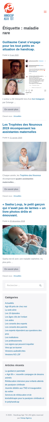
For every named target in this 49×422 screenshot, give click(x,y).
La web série (10, 310)
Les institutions (11, 337)
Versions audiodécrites (15, 351)
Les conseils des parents (16, 327)
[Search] (40, 285)
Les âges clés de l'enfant (16, 317)
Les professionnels (13, 341)
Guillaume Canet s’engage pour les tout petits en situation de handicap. (21, 45)
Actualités (17, 116)
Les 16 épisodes (12, 313)
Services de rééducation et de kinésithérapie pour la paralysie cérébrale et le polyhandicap (24, 398)
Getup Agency (26, 418)
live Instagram (38, 99)
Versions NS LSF (12, 354)
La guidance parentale (15, 371)
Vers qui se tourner (13, 347)
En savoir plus (12, 110)
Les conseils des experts (16, 324)
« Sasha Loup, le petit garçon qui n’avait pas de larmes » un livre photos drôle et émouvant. (24, 210)
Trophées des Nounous (30, 175)
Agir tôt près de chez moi (16, 306)
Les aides (9, 320)
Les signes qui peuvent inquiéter (19, 344)
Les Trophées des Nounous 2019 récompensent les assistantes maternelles (22, 128)
